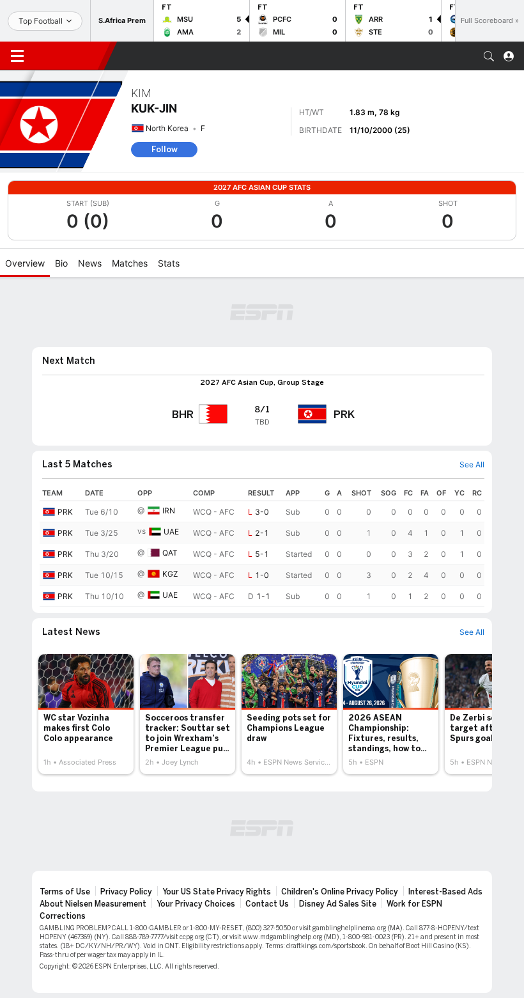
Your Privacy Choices (196, 904)
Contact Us (267, 904)
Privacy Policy (126, 891)
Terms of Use (65, 891)
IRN (168, 510)
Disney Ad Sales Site (337, 904)
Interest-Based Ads (445, 891)
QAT (170, 552)
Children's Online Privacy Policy (339, 891)
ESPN (69, 56)
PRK (65, 512)
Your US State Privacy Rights (216, 891)
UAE (171, 531)
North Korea (167, 128)
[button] (489, 56)
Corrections (63, 916)
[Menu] (17, 56)
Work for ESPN (414, 904)
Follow (164, 149)
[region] (262, 546)
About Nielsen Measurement (93, 904)
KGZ (170, 574)
